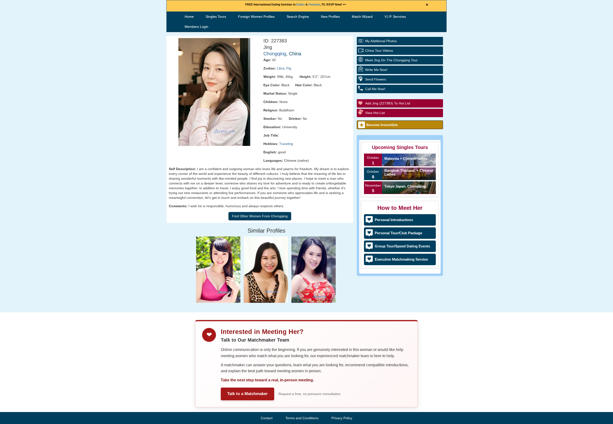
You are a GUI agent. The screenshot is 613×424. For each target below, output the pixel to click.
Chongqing (274, 53)
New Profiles (330, 16)
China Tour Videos (379, 50)
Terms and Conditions (301, 418)
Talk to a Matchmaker (247, 393)
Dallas (300, 4)
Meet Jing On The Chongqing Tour (391, 60)
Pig (288, 68)
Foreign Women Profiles (256, 16)
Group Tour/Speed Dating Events (402, 246)
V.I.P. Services (395, 16)
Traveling (286, 144)
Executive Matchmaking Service (401, 259)
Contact (266, 418)
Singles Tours (216, 16)
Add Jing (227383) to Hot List (387, 103)
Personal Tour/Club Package (398, 233)
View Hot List (375, 113)
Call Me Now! (375, 89)
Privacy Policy (341, 418)
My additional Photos (381, 41)
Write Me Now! (376, 70)
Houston (314, 4)
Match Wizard (362, 16)
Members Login (196, 27)
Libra (280, 68)
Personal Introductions (394, 220)
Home (189, 16)
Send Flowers (375, 79)
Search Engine (298, 16)
